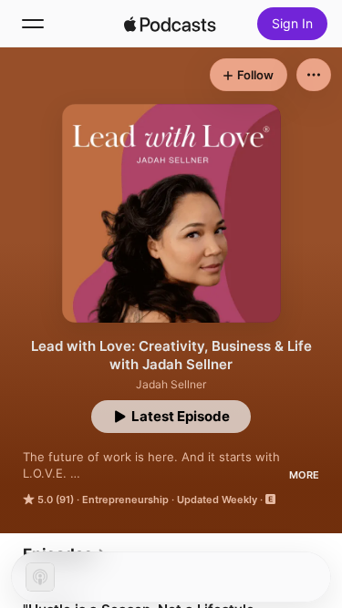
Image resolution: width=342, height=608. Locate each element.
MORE (304, 475)
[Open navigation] (33, 24)
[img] (170, 24)
